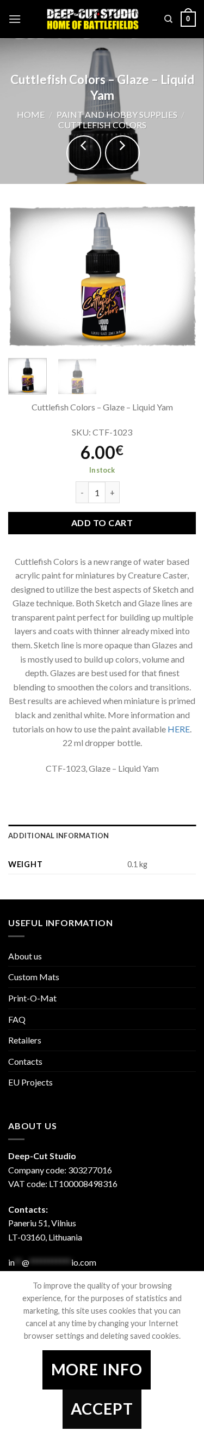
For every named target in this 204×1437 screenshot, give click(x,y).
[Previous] (25, 277)
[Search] (168, 19)
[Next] (178, 277)
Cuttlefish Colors (102, 125)
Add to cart (102, 522)
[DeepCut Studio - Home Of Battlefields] (92, 19)
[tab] (102, 835)
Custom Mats (33, 976)
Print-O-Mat (32, 998)
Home (31, 114)
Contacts (25, 1061)
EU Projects (30, 1082)
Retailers (24, 1040)
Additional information (58, 835)
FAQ (17, 1019)
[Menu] (14, 18)
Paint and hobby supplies (117, 114)
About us (25, 956)
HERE (179, 729)
